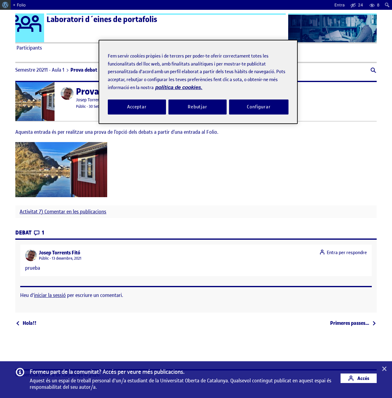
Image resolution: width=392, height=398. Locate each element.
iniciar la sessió (50, 295)
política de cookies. (178, 87)
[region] (198, 82)
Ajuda (265, 47)
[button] (373, 70)
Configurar (259, 107)
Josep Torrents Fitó (93, 100)
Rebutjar (197, 107)
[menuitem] (5, 5)
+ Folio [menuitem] (19, 4)
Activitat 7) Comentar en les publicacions (63, 211)
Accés (362, 378)
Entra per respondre (347, 253)
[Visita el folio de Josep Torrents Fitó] (67, 93)
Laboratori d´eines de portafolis (102, 19)
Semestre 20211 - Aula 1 (39, 69)
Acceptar (137, 107)
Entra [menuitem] (339, 4)
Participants (29, 47)
